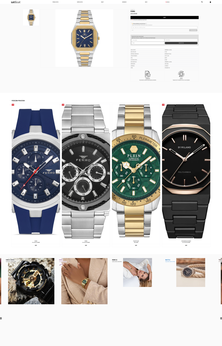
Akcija (7, 265)
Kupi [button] (36, 245)
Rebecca (61, 260)
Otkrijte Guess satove (9, 261)
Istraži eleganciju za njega (169, 261)
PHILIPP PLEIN (136, 241)
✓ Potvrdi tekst (193, 30)
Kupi (164, 17)
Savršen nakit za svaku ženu (64, 261)
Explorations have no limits (117, 261)
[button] (202, 2)
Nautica (114, 260)
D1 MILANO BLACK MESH (186, 241)
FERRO (36, 241)
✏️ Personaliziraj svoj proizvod (138, 23)
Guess (7, 260)
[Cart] (210, 2)
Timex (167, 260)
